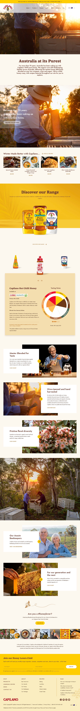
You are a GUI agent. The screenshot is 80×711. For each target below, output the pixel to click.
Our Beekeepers (25, 689)
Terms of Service (49, 708)
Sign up (71, 666)
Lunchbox (42, 684)
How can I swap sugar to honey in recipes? (68, 682)
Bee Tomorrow (24, 681)
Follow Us (40, 623)
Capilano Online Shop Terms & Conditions (67, 693)
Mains (41, 686)
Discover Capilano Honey (12, 122)
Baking (41, 681)
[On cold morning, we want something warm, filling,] (25, 634)
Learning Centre (9, 684)
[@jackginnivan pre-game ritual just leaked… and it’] (55, 634)
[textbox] (70, 8)
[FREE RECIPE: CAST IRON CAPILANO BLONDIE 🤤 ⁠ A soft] (75, 634)
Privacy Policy (56, 671)
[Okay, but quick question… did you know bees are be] (5, 634)
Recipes (41, 8)
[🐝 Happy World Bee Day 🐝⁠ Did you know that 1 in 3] (35, 634)
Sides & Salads (43, 689)
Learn (46, 8)
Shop (5, 679)
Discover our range (39, 244)
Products (34, 8)
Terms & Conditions (22, 671)
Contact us (58, 8)
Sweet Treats (42, 691)
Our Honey (24, 686)
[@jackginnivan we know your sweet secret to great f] (45, 634)
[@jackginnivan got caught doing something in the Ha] (65, 634)
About (27, 8)
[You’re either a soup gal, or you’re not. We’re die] (15, 634)
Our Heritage (24, 691)
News (52, 8)
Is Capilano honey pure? (65, 690)
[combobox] (71, 8)
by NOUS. (9, 708)
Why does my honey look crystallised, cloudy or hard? (66, 687)
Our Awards (24, 684)
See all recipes (48, 153)
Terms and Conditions (37, 704)
